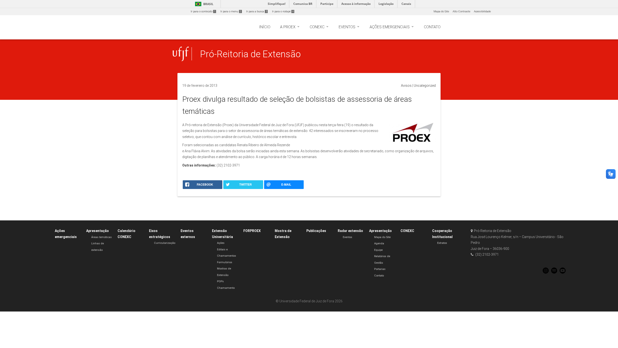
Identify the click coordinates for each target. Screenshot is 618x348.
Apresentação (97, 231)
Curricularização (164, 243)
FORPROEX (252, 231)
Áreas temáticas (101, 237)
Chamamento (226, 288)
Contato (379, 275)
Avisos (406, 85)
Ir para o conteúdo (203, 11)
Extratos (442, 243)
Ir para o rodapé (283, 11)
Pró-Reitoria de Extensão (250, 54)
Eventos (347, 237)
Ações (221, 243)
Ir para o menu (230, 11)
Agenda (379, 243)
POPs (220, 281)
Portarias (380, 269)
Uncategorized (425, 85)
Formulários (224, 262)
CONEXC (407, 231)
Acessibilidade (482, 11)
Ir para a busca (256, 11)
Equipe (378, 250)
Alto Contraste (461, 11)
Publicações (316, 231)
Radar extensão (350, 231)
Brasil (203, 4)
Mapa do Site (441, 11)
